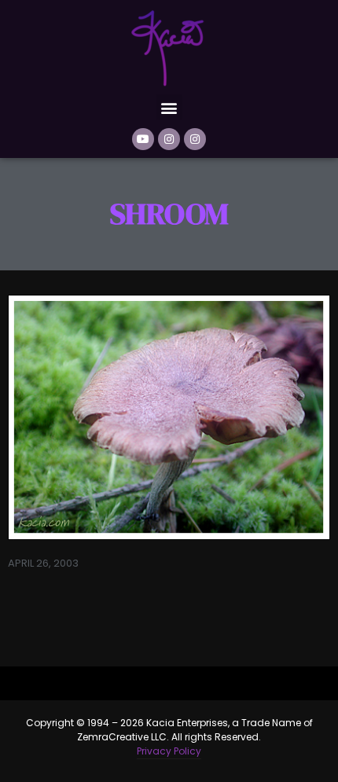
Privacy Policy (169, 751)
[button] (169, 107)
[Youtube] (143, 139)
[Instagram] (169, 139)
